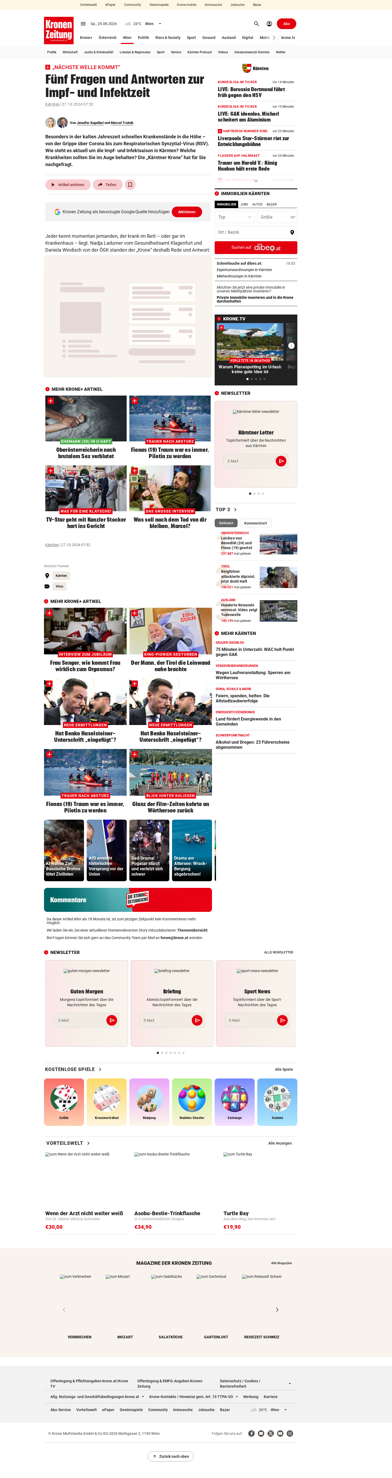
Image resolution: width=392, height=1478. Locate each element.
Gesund (208, 37)
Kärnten (52, 104)
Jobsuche (237, 5)
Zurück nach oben (170, 1456)
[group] (64, 850)
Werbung (250, 1397)
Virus (59, 586)
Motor (265, 37)
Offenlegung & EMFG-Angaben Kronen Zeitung (169, 1383)
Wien (127, 37)
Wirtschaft (70, 52)
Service (176, 52)
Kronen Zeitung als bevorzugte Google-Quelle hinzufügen (129, 211)
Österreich (108, 37)
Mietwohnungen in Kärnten (256, 276)
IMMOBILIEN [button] (226, 204)
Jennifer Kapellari (90, 123)
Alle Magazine (281, 1263)
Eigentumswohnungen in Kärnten (256, 270)
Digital (247, 37)
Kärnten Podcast (199, 52)
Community (132, 5)
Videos (223, 52)
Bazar (257, 5)
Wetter (280, 52)
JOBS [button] (244, 204)
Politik (143, 37)
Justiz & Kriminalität (98, 52)
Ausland (229, 37)
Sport (191, 37)
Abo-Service (60, 1410)
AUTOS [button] (257, 204)
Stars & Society (168, 37)
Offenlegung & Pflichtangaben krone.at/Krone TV (89, 1383)
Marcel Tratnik (122, 123)
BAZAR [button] (272, 204)
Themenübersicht (192, 930)
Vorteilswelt (88, 5)
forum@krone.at (174, 938)
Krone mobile (186, 5)
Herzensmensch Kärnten (252, 52)
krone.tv (288, 37)
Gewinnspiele (159, 5)
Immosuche (213, 5)
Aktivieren (187, 212)
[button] (274, 38)
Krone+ (86, 37)
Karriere (271, 1397)
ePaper (110, 5)
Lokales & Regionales (135, 52)
